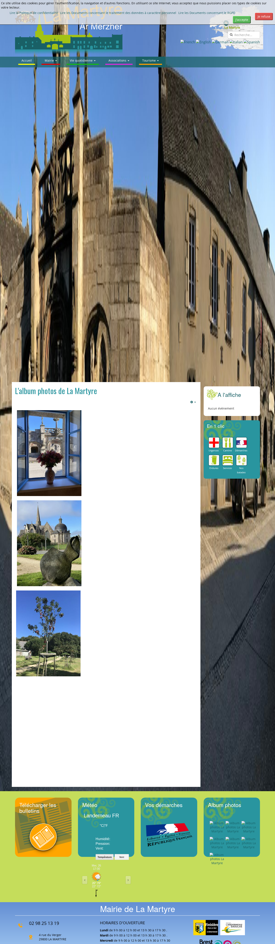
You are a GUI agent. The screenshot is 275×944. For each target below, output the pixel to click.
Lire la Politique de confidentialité (34, 13)
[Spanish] (252, 41)
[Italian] (236, 41)
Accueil (26, 60)
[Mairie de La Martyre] (68, 29)
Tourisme (149, 60)
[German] (220, 41)
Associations (117, 60)
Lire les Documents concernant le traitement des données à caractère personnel (118, 13)
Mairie (50, 60)
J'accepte (241, 20)
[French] (187, 41)
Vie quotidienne (81, 60)
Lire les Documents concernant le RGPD (206, 13)
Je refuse (264, 16)
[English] (203, 41)
